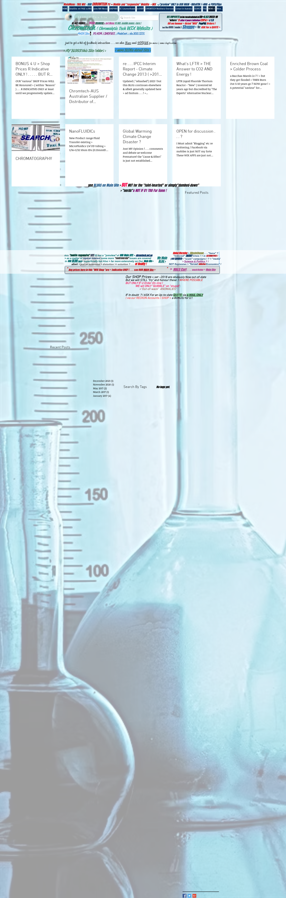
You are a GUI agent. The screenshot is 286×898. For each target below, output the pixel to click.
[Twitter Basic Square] (189, 896)
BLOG (75, 261)
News (128, 43)
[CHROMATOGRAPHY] (36, 137)
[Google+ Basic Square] (194, 896)
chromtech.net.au (144, 255)
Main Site (210, 269)
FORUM (142, 43)
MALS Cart (179, 269)
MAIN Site (148, 269)
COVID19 (178, 258)
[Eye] (68, 17)
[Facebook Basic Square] (184, 896)
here (80, 261)
